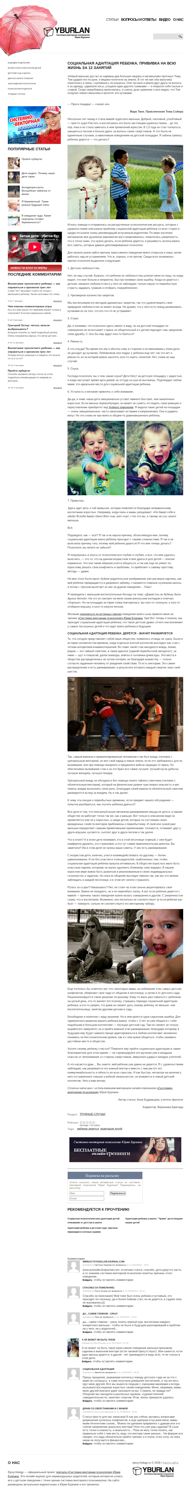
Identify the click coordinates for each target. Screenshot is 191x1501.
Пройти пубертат (32, 159)
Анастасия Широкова (104, 1412)
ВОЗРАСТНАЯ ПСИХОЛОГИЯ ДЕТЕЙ (24, 68)
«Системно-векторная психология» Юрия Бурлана (110, 618)
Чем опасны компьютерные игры (30, 306)
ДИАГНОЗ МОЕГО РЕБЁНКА (20, 78)
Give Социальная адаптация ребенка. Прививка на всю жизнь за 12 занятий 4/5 (90, 1122)
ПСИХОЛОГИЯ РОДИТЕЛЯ (20, 89)
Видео (164, 19)
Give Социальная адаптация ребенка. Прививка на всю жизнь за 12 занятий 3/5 (87, 1122)
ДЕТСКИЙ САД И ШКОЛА (19, 73)
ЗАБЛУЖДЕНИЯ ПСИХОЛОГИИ (22, 84)
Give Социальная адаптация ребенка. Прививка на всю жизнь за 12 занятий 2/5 (84, 1122)
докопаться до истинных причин (100, 614)
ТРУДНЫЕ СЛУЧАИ (16, 94)
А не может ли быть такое (98, 1339)
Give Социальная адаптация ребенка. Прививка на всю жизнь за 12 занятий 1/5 (81, 1122)
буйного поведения (121, 407)
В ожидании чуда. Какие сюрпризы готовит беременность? (36, 219)
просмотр (57, 301)
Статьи (112, 19)
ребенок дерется (88, 1128)
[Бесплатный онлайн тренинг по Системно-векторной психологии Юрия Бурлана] (125, 1151)
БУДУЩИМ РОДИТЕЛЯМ (19, 63)
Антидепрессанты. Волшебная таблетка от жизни (36, 190)
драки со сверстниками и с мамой (105, 1408)
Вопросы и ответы (138, 19)
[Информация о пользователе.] (73, 1340)
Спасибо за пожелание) (98, 1287)
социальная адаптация (98, 1369)
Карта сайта (170, 1462)
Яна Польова (100, 1343)
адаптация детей (111, 1128)
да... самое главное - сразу (100, 1313)
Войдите (87, 1280)
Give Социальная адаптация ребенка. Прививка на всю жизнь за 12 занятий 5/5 (94, 1122)
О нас (178, 19)
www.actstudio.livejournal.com (103, 1261)
